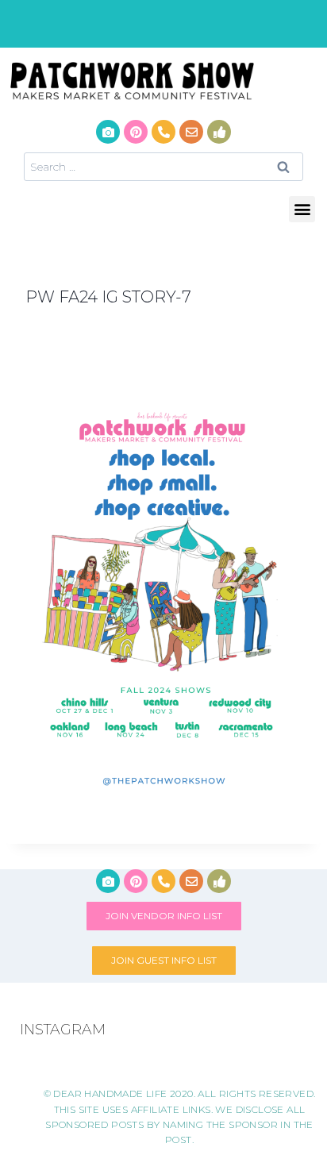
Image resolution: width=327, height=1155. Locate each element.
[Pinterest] (136, 132)
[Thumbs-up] (219, 132)
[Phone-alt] (163, 132)
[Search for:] (163, 166)
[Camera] (108, 132)
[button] (302, 209)
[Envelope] (191, 132)
